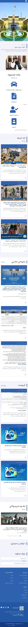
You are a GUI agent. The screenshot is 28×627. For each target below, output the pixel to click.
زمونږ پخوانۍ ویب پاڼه (23, 575)
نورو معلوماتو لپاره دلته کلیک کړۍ (21, 130)
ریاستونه (25, 580)
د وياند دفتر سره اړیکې (9, 583)
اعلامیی (11, 578)
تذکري (26, 592)
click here (25, 104)
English (13, 625)
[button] (25, 519)
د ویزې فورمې (24, 597)
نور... (25, 177)
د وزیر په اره (25, 578)
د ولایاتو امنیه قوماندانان (23, 583)
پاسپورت (25, 590)
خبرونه (12, 575)
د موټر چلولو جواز (24, 595)
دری (9, 625)
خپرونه (12, 580)
